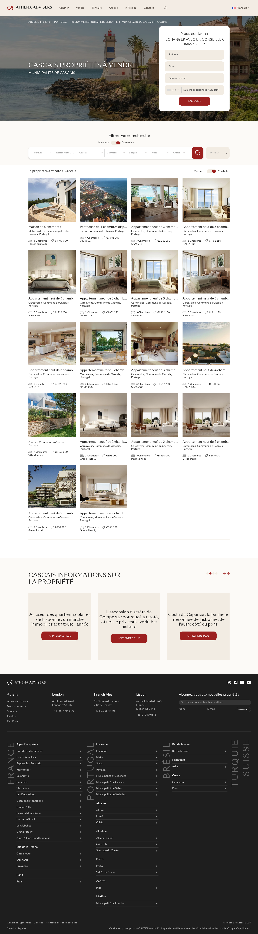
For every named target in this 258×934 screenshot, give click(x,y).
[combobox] (173, 90)
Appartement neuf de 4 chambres (207, 370)
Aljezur (100, 810)
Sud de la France (27, 847)
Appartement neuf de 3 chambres (155, 227)
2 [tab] (210, 573)
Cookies (38, 923)
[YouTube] (249, 682)
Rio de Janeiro (181, 744)
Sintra (99, 763)
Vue (211, 171)
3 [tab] (213, 573)
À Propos (130, 8)
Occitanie (22, 860)
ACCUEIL (33, 22)
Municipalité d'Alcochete (111, 776)
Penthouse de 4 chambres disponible (106, 227)
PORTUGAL (60, 22)
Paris (19, 875)
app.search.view (116, 143)
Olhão (100, 822)
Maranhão (178, 760)
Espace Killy (23, 807)
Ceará (176, 775)
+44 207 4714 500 (63, 711)
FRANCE (12, 763)
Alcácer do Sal (104, 838)
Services (12, 711)
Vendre (80, 8)
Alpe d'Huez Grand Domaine (33, 838)
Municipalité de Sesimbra (111, 794)
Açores (100, 881)
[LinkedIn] (242, 682)
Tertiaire (97, 8)
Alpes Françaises (27, 744)
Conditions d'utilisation (209, 928)
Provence (22, 866)
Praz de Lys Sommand (29, 751)
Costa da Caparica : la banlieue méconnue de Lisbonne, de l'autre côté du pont (129, 620)
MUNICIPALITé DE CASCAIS (137, 22)
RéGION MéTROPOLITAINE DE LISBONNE (94, 22)
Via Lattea (22, 788)
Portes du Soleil (25, 819)
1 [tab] (207, 573)
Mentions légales (16, 928)
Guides (113, 8)
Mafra (99, 757)
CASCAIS (162, 22)
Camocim (178, 782)
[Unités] (179, 153)
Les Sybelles (23, 826)
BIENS (46, 22)
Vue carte (103, 142)
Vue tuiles (128, 142)
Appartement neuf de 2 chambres (104, 441)
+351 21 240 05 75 (146, 715)
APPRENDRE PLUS (60, 638)
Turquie (236, 743)
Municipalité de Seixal (109, 788)
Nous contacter (16, 706)
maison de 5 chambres (44, 227)
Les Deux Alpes (25, 794)
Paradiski (22, 782)
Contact (149, 8)
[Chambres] (116, 153)
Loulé (99, 816)
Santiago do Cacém (107, 850)
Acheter (64, 8)
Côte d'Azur (23, 854)
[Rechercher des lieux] (165, 8)
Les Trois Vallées (26, 757)
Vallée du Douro (105, 872)
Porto (100, 859)
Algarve (101, 803)
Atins (175, 766)
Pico (99, 888)
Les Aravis (22, 776)
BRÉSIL (167, 760)
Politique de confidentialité (61, 923)
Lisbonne (102, 744)
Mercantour (23, 770)
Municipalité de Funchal (110, 903)
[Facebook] (235, 682)
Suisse (247, 743)
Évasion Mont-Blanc (28, 813)
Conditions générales (19, 923)
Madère (101, 896)
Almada (100, 770)
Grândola (101, 844)
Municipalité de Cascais (110, 782)
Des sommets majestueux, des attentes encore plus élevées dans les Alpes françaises (198, 620)
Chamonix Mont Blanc (29, 801)
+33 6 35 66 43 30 (104, 711)
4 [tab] (216, 573)
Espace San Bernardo (28, 763)
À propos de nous (17, 701)
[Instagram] (229, 682)
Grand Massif (24, 832)
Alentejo (101, 831)
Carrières (12, 721)
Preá (175, 788)
